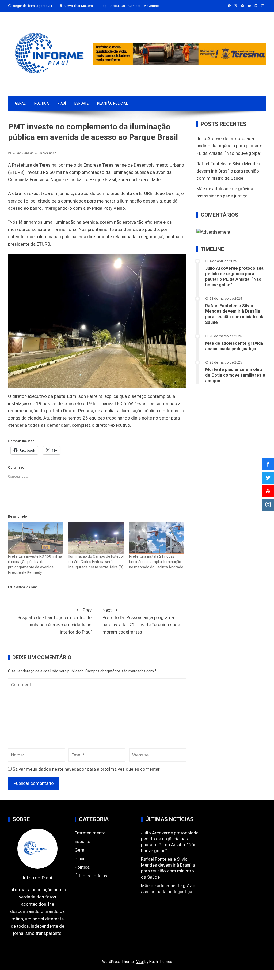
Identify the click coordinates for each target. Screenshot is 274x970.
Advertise (151, 6)
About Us (117, 6)
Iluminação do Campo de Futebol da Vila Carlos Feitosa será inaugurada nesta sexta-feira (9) (96, 561)
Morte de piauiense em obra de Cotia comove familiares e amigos (235, 375)
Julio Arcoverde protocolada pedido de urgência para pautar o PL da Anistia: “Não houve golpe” (229, 146)
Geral (20, 103)
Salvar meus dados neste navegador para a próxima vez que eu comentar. (87, 769)
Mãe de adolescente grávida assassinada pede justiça (234, 346)
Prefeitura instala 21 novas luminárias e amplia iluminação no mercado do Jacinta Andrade (156, 561)
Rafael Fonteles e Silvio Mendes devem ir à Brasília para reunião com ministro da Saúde (228, 171)
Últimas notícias (91, 875)
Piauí (62, 103)
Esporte (81, 103)
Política (41, 103)
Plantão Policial (112, 103)
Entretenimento (90, 833)
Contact (134, 6)
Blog (103, 6)
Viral (140, 962)
